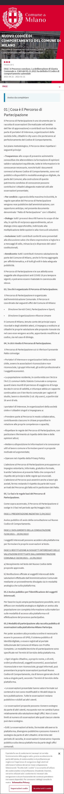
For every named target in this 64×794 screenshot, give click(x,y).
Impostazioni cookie (19, 788)
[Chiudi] (59, 753)
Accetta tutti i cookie (42, 788)
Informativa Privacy (20, 782)
